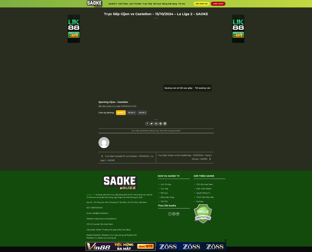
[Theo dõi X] (170, 214)
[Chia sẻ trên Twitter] (152, 124)
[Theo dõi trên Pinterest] (174, 214)
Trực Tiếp (147, 4)
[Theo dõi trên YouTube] (177, 214)
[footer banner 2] (191, 246)
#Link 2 (131, 112)
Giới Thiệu (123, 4)
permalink (176, 131)
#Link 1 (121, 112)
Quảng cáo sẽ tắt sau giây (178, 88)
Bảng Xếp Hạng (169, 4)
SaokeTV (112, 4)
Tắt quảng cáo (202, 88)
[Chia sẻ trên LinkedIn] (165, 124)
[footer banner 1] (121, 246)
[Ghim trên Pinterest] (160, 124)
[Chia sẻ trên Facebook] (147, 124)
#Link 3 (142, 112)
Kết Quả (157, 4)
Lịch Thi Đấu (135, 4)
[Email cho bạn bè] (156, 124)
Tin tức (181, 4)
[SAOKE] (96, 3)
